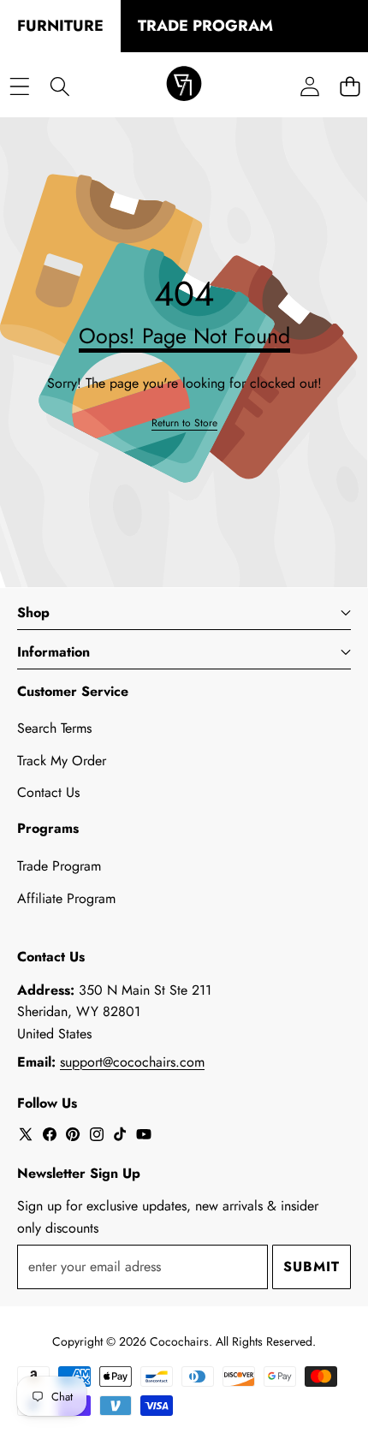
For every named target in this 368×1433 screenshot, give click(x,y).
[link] (184, 423)
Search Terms (54, 728)
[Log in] (309, 86)
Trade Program (59, 866)
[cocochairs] (184, 86)
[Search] (59, 86)
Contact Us (48, 792)
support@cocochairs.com (132, 1062)
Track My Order (61, 760)
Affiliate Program (66, 898)
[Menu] (19, 86)
